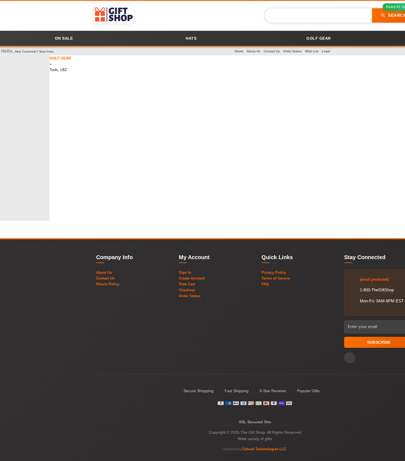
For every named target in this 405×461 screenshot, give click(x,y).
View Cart (187, 284)
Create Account (192, 278)
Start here (46, 51)
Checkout (187, 290)
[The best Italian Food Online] (113, 15)
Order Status (292, 51)
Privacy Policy (273, 272)
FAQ (265, 284)
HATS (191, 38)
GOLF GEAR (318, 38)
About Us (253, 51)
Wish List (311, 51)
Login (326, 51)
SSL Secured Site (255, 422)
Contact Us (272, 51)
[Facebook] (349, 357)
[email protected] (374, 279)
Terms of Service (275, 278)
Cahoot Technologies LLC (264, 449)
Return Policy (107, 284)
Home (239, 51)
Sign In (185, 272)
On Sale (64, 38)
